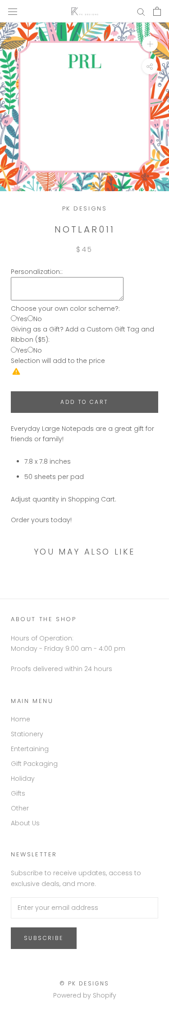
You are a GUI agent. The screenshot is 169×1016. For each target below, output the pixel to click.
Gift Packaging (34, 763)
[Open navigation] (12, 11)
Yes (22, 318)
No (37, 318)
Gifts (18, 793)
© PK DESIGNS (84, 983)
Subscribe (44, 938)
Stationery (27, 734)
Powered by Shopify (84, 995)
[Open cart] (157, 11)
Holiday (23, 778)
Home (20, 719)
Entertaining (30, 748)
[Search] (141, 11)
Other (20, 808)
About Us (25, 823)
